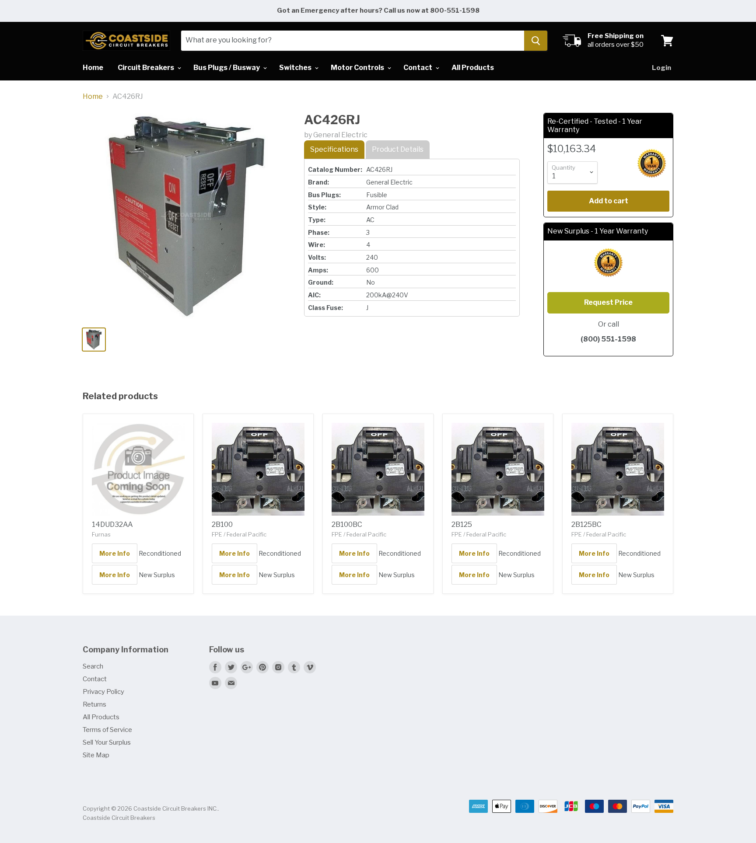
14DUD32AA (112, 524)
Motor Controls (358, 67)
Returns (94, 704)
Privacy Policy (103, 692)
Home (93, 67)
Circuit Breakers (146, 67)
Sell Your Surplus (107, 742)
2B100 (222, 524)
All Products (473, 67)
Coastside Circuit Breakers (119, 817)
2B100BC (347, 524)
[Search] (535, 41)
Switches (296, 67)
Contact (418, 67)
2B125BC (586, 524)
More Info (114, 553)
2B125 (462, 524)
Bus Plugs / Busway (227, 67)
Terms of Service (107, 730)
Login (661, 68)
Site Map (96, 755)
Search (93, 666)
